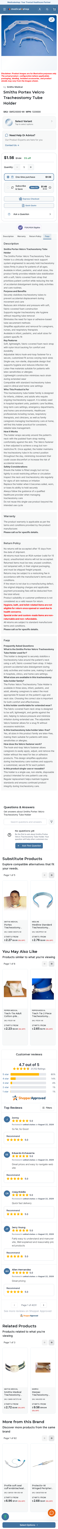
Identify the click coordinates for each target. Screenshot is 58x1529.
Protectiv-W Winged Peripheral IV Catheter (42, 1488)
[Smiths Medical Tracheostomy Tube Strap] (15, 1367)
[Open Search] (47, 9)
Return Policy (35, 236)
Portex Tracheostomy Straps (12, 927)
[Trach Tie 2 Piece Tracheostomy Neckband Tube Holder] (43, 989)
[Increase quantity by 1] (31, 167)
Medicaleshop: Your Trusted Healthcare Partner (29, 2)
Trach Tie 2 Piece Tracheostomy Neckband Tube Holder (42, 1017)
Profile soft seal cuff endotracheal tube (14, 1488)
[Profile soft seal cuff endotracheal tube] (15, 1463)
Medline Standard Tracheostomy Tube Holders (42, 927)
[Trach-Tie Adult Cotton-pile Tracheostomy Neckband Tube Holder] (15, 989)
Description (8, 236)
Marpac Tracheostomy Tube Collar (40, 1395)
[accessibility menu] (5, 1517)
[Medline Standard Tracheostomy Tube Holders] (43, 900)
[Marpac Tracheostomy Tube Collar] (43, 1367)
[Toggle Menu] (4, 9)
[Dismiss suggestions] (51, 1497)
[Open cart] (54, 9)
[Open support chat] (52, 1513)
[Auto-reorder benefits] (50, 187)
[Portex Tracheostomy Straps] (15, 900)
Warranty (21, 236)
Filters (49, 1107)
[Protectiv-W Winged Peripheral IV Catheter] (43, 1463)
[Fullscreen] (52, 19)
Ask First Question (31, 845)
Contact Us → (12, 145)
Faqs (47, 236)
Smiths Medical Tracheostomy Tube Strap (12, 1395)
